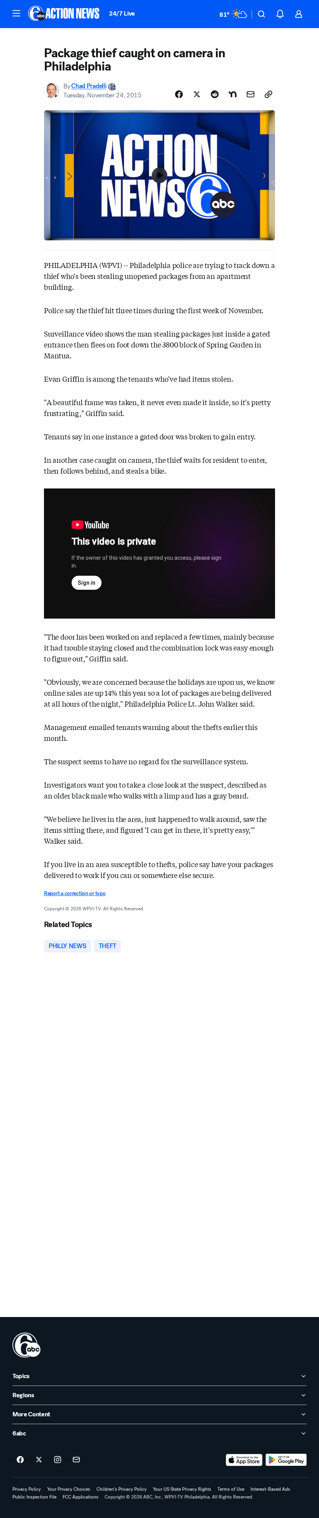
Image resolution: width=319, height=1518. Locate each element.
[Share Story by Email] (250, 94)
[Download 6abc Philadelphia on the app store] (244, 1460)
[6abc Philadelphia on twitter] (39, 1460)
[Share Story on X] (196, 94)
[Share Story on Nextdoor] (232, 94)
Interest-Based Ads (270, 1489)
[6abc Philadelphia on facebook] (20, 1460)
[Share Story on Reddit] (214, 94)
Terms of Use (230, 1489)
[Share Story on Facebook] (179, 94)
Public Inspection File (34, 1497)
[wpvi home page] (26, 1345)
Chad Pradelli (88, 86)
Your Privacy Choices (68, 1489)
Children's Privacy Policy (121, 1489)
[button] (16, 13)
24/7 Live (122, 13)
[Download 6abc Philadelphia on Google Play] (286, 1460)
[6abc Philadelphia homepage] (64, 14)
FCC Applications (80, 1497)
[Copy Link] (268, 94)
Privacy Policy (26, 1489)
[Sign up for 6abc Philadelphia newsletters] (76, 1460)
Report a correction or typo (74, 893)
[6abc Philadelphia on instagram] (57, 1460)
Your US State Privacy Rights (182, 1489)
